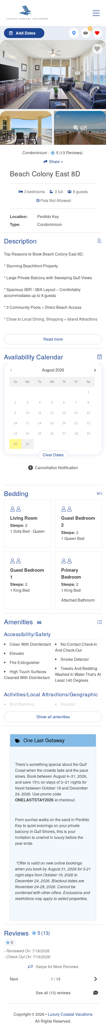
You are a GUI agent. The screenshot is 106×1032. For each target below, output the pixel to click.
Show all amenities (53, 716)
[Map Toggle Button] (74, 33)
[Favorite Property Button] (97, 49)
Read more (53, 339)
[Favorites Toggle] (97, 33)
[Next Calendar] (95, 370)
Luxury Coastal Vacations (70, 1014)
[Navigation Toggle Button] (96, 13)
